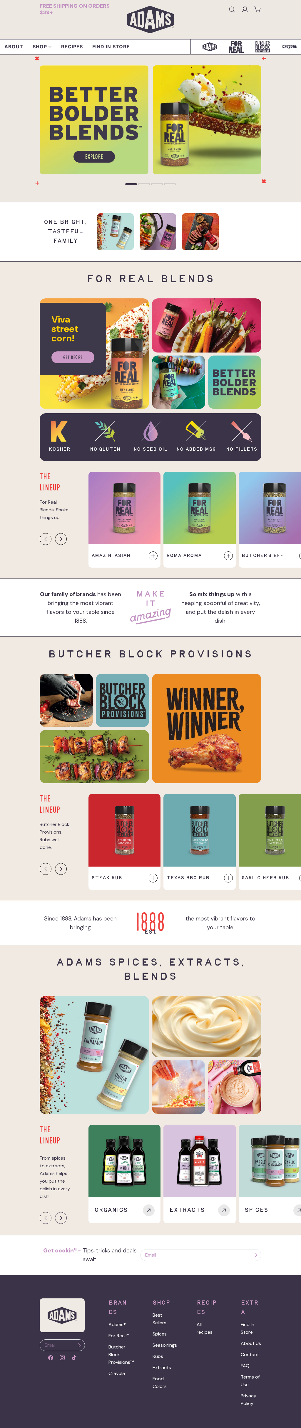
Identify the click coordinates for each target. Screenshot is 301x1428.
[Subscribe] (256, 1255)
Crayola (116, 1373)
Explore (94, 158)
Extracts (162, 1367)
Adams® (117, 1324)
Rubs (158, 1356)
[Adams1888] (94, 69)
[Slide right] (61, 539)
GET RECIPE (73, 358)
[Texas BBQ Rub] (199, 830)
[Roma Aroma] (199, 508)
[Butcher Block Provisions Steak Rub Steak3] (200, 231)
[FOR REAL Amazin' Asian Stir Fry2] (158, 231)
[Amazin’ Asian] (124, 508)
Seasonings (165, 1345)
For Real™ (118, 1336)
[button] (131, 184)
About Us (251, 1343)
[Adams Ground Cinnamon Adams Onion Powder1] (115, 231)
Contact (250, 1354)
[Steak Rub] (124, 830)
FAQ (245, 1366)
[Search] (231, 9)
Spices (160, 1334)
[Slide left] (45, 539)
